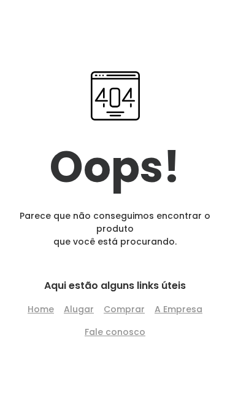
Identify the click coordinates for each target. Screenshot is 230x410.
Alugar (79, 309)
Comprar (124, 309)
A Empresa (178, 309)
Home (41, 309)
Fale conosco (115, 332)
